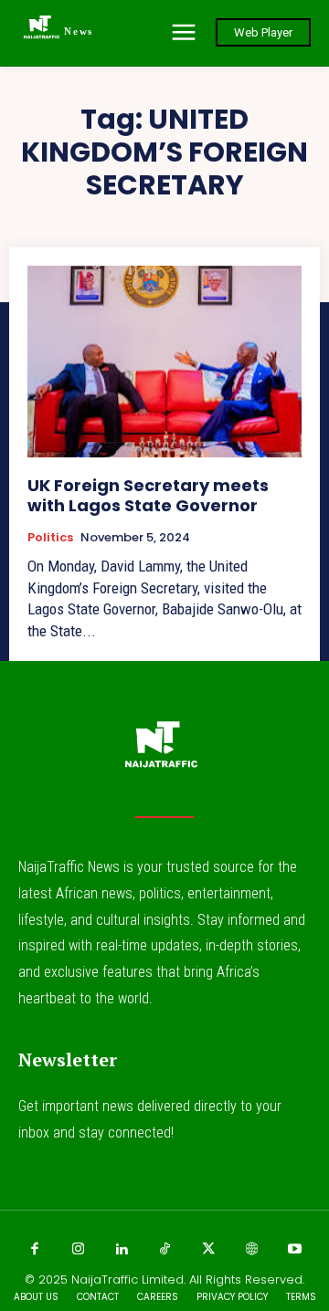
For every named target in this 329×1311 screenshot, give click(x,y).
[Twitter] (208, 1249)
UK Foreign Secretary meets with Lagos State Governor (148, 495)
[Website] (251, 1249)
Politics (50, 537)
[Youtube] (295, 1249)
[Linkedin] (121, 1249)
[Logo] (164, 752)
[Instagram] (77, 1249)
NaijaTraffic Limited (127, 1279)
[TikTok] (164, 1249)
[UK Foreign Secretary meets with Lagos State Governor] (164, 361)
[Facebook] (34, 1249)
